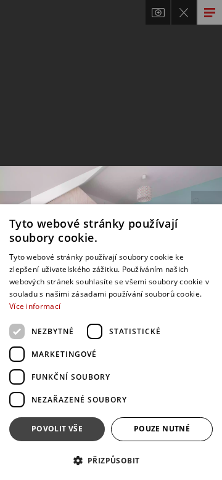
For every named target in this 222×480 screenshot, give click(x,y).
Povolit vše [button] (57, 428)
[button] (111, 460)
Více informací (34, 306)
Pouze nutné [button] (162, 428)
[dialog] (111, 342)
